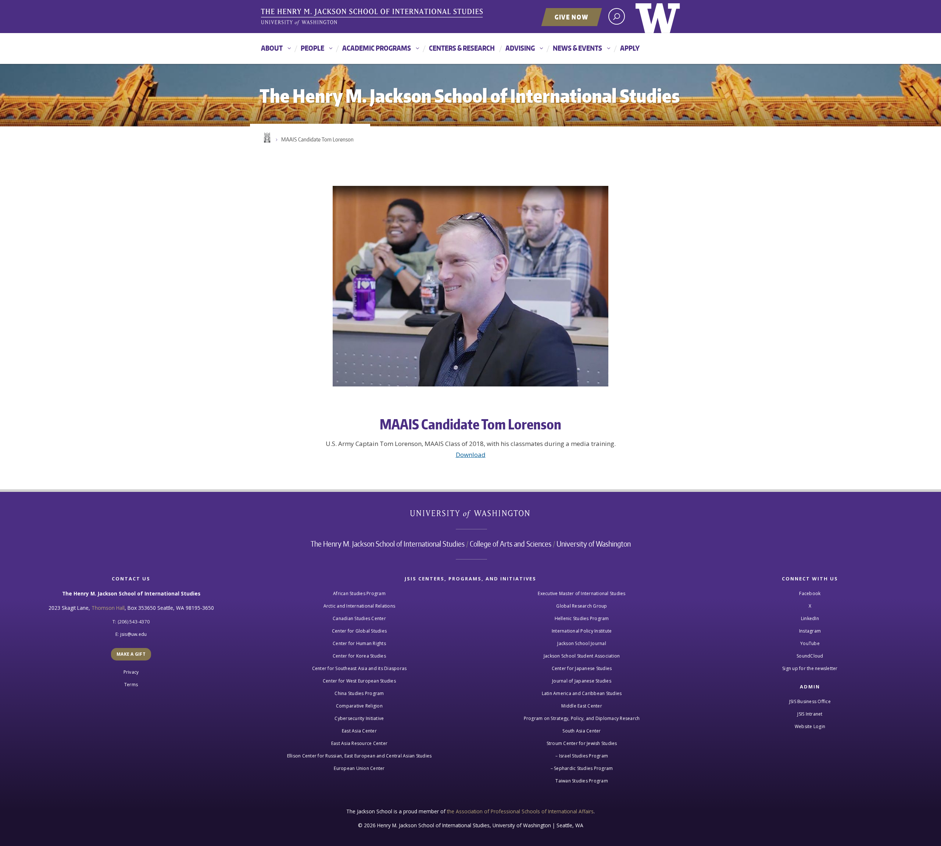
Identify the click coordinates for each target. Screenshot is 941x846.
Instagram (810, 631)
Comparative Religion (359, 706)
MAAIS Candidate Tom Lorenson (317, 139)
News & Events (577, 48)
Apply (630, 48)
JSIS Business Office (810, 701)
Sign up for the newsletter (810, 668)
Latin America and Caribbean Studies (582, 693)
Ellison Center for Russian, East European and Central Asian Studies (359, 756)
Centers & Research (462, 48)
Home (266, 137)
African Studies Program (359, 593)
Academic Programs (376, 48)
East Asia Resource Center (359, 743)
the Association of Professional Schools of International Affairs (520, 811)
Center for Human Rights (359, 643)
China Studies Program (359, 693)
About (272, 48)
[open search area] (616, 16)
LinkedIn (810, 618)
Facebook (809, 593)
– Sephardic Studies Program (582, 768)
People (312, 48)
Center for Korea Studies (359, 656)
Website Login (810, 726)
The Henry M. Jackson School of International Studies (388, 543)
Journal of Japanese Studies (581, 681)
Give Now (571, 17)
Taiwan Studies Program (581, 781)
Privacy (131, 672)
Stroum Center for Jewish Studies (582, 743)
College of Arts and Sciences (510, 543)
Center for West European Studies (359, 681)
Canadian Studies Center (359, 618)
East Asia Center (359, 731)
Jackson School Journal (581, 643)
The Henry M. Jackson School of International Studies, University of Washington (373, 17)
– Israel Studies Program (581, 756)
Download (471, 454)
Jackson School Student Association (582, 656)
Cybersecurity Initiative (359, 718)
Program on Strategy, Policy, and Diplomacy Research (582, 718)
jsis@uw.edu (133, 634)
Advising (520, 48)
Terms (131, 684)
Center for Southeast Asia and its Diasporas (359, 668)
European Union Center (359, 768)
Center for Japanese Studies (582, 668)
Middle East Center (581, 706)
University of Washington (658, 16)
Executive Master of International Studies (581, 593)
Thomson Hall (108, 607)
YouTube (810, 643)
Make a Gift (131, 654)
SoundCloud (810, 656)
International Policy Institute (582, 631)
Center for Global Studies (359, 631)
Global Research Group (581, 606)
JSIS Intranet (809, 714)
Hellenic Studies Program (582, 618)
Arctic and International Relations (359, 606)
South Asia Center (581, 731)
